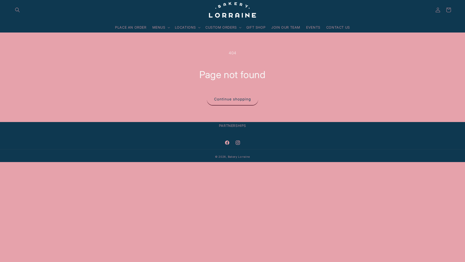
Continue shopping (232, 99)
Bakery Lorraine (239, 156)
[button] (17, 10)
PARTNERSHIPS (232, 125)
